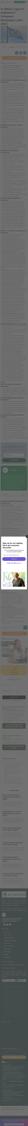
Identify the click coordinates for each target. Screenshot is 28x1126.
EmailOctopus (18, 563)
